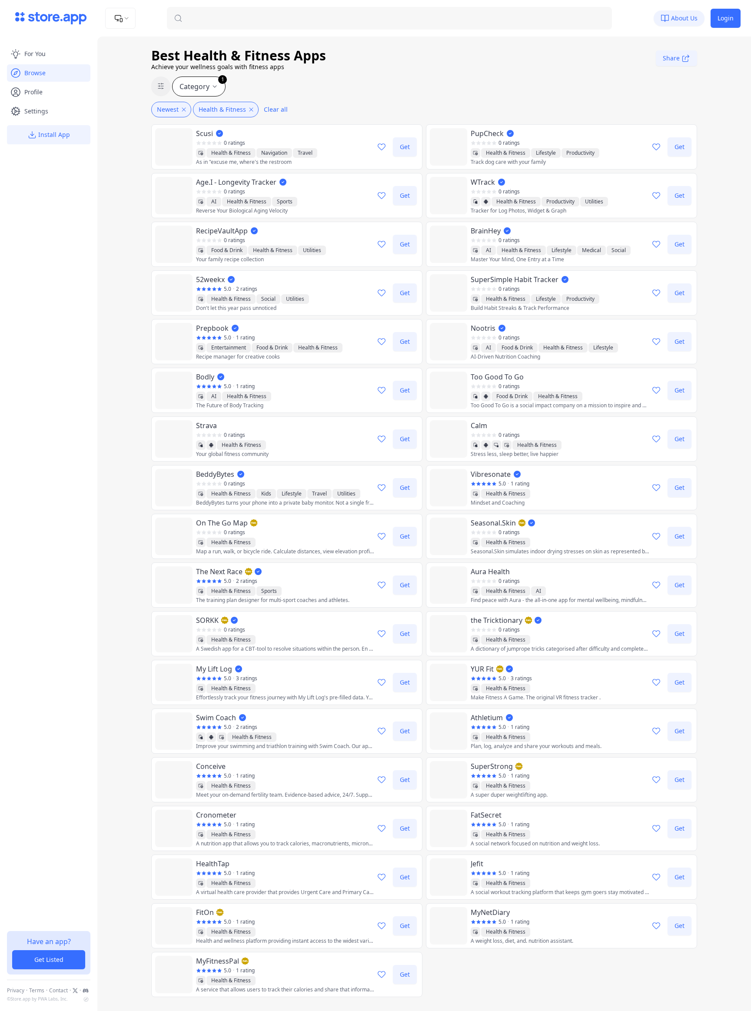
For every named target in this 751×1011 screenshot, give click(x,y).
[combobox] (120, 18)
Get (405, 147)
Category (201, 83)
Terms (36, 990)
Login (726, 18)
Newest (168, 109)
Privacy (15, 990)
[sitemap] (86, 999)
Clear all (276, 109)
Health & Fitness (222, 109)
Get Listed (48, 959)
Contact (58, 990)
